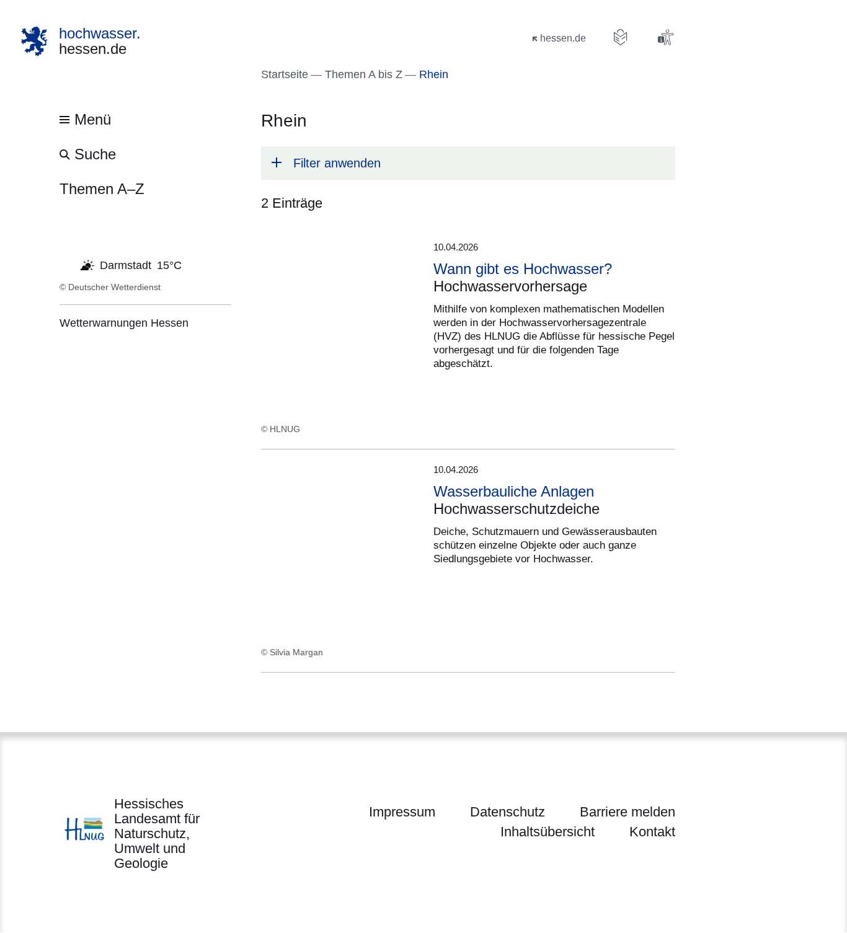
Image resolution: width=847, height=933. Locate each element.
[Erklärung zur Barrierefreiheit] (665, 37)
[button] (468, 163)
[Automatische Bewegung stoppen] (66, 264)
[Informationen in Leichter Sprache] (621, 37)
